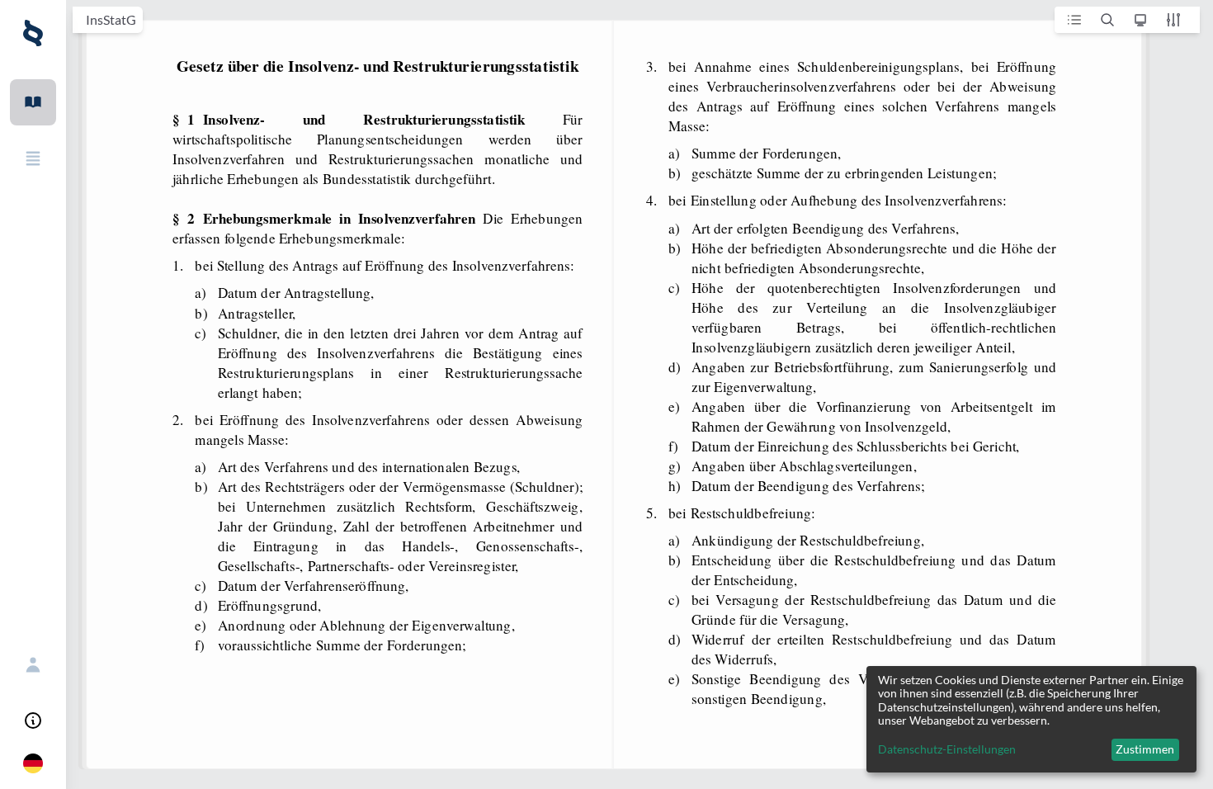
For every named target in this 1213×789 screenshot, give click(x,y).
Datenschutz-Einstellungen (947, 749)
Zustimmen (1145, 749)
